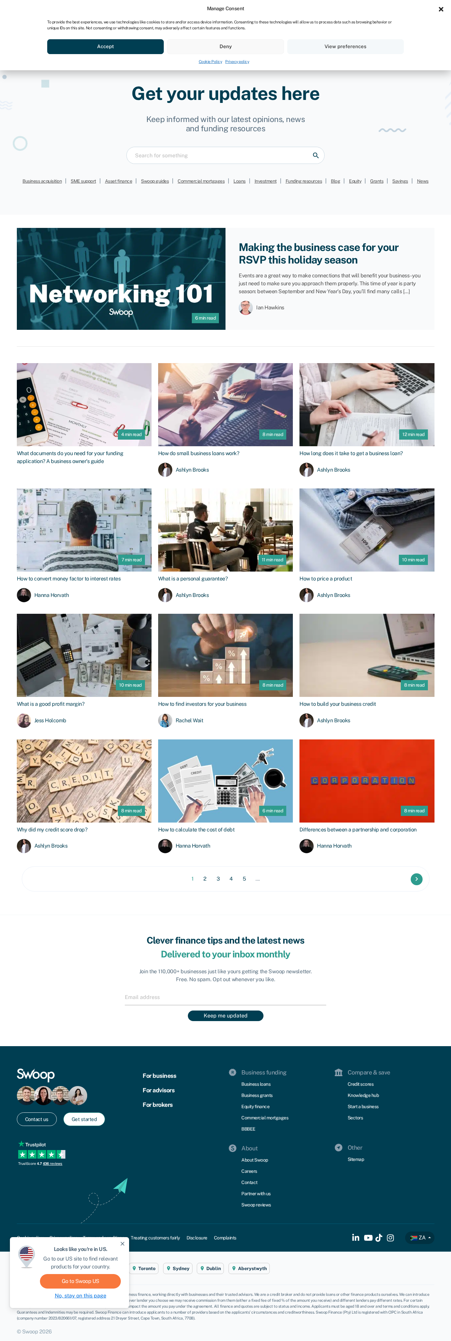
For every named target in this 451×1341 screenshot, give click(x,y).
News (423, 181)
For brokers (158, 1104)
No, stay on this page (80, 1296)
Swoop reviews (256, 1204)
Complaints (225, 1237)
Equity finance (255, 1106)
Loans (239, 181)
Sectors (355, 1117)
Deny (226, 46)
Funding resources (304, 181)
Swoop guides (155, 181)
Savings (400, 181)
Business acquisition (42, 181)
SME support (83, 181)
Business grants (257, 1095)
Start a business (363, 1106)
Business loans (255, 1084)
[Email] (225, 997)
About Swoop (254, 1160)
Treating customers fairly (155, 1237)
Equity (355, 181)
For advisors (158, 1090)
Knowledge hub (363, 1095)
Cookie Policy (210, 61)
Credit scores (361, 1084)
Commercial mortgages (201, 181)
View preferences (345, 46)
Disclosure (197, 1237)
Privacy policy (237, 61)
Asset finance (118, 181)
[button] (441, 8)
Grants (376, 181)
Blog (335, 181)
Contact (249, 1182)
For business (159, 1075)
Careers (249, 1171)
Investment (266, 181)
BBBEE (248, 1129)
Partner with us (256, 1193)
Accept (105, 46)
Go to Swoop (80, 1281)
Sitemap (356, 1159)
